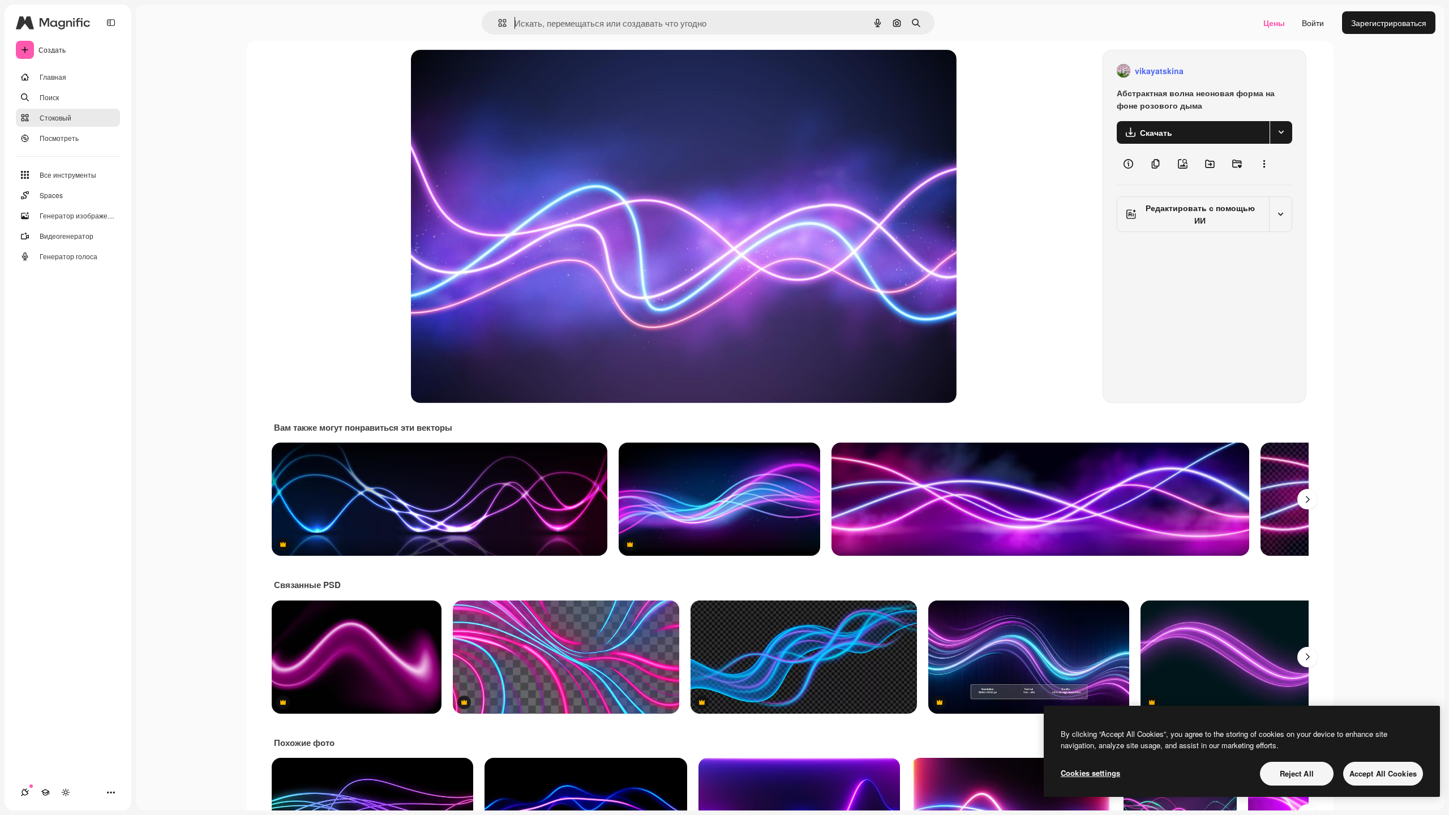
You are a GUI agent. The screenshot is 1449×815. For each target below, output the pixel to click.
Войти (1313, 22)
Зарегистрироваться (1388, 22)
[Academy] (45, 792)
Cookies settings (1090, 772)
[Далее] (1307, 499)
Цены (1274, 22)
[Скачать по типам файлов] (1281, 132)
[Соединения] (25, 792)
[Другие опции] (1264, 164)
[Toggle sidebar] (111, 23)
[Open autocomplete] (497, 23)
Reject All (1297, 773)
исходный (487, 71)
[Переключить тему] (66, 792)
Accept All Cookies (1383, 773)
